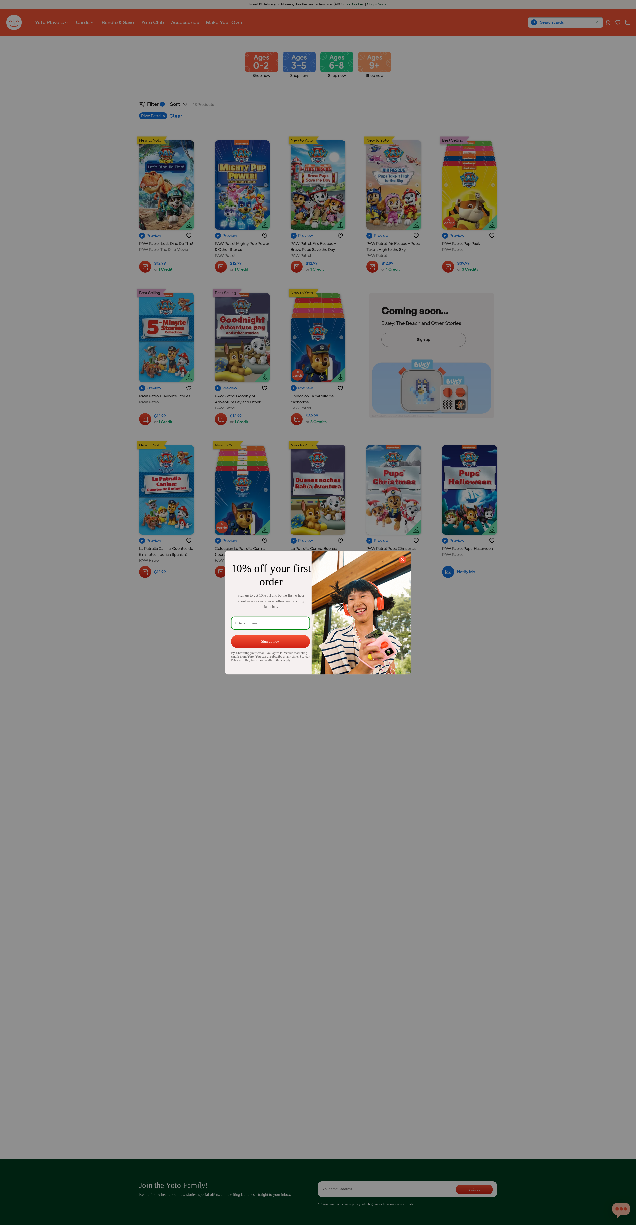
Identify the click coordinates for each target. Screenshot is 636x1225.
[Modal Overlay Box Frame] (318, 613)
